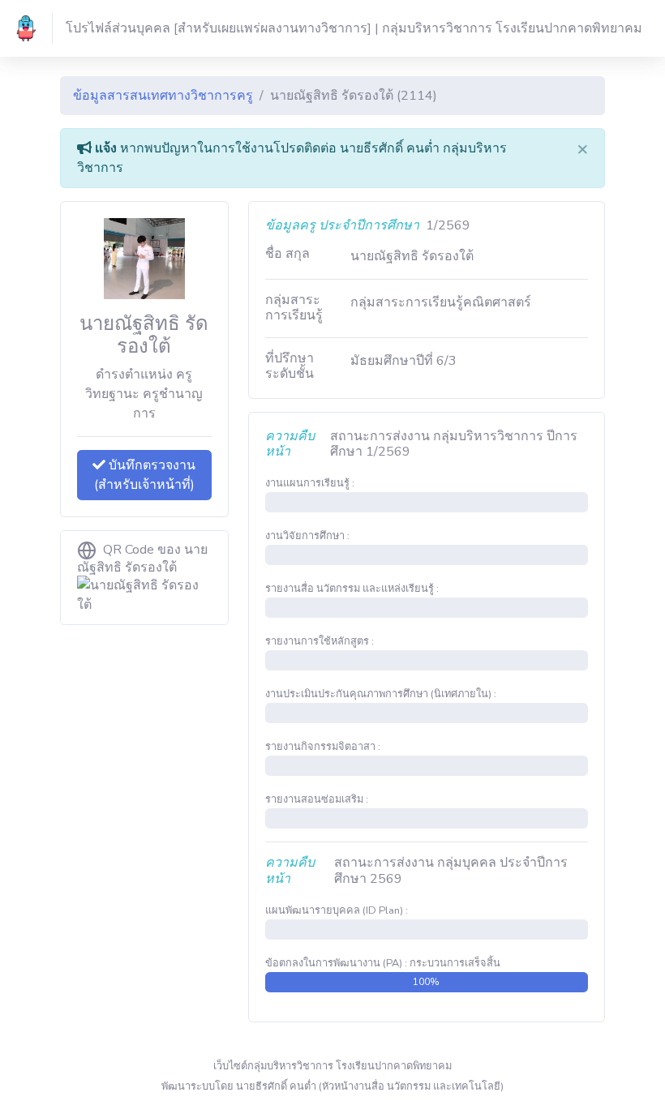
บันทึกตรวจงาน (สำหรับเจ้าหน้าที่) (145, 475)
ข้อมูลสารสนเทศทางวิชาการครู (163, 96)
